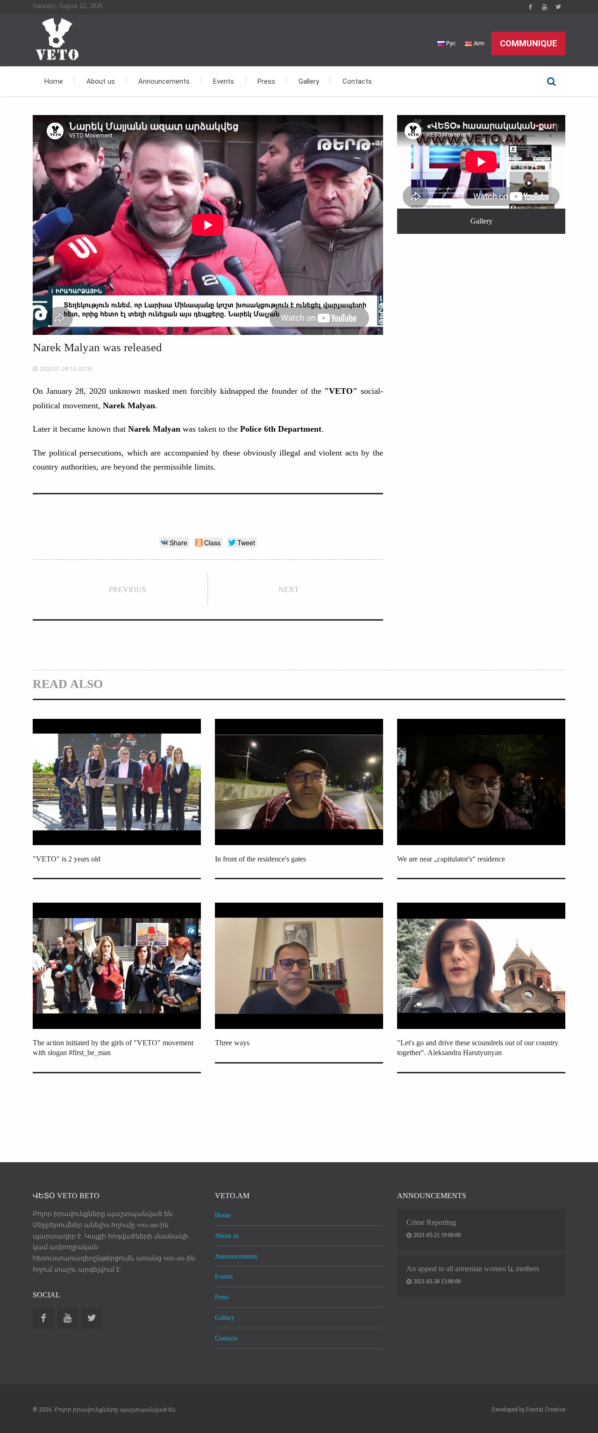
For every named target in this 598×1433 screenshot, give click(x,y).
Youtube (544, 7)
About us (100, 81)
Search (551, 81)
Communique (528, 43)
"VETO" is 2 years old (66, 859)
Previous (127, 589)
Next (288, 589)
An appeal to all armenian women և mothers (472, 1269)
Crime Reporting (431, 1222)
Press (266, 81)
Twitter (558, 7)
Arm (478, 43)
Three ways (232, 1043)
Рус (450, 43)
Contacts (357, 81)
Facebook (530, 7)
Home (53, 81)
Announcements (164, 81)
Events (223, 81)
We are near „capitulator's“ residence (451, 859)
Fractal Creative (545, 1409)
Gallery (309, 81)
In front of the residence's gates (260, 859)
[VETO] (56, 38)
